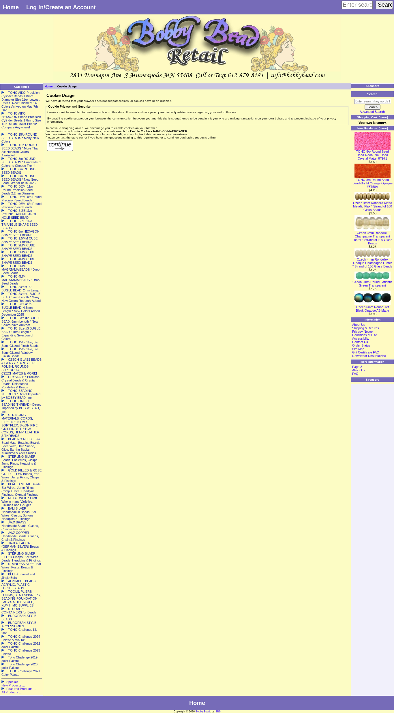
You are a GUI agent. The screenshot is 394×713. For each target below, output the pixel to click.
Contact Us (360, 342)
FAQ (355, 373)
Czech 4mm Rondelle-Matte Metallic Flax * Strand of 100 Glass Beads (372, 206)
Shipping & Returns (365, 328)
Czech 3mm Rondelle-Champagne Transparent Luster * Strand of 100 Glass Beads (372, 238)
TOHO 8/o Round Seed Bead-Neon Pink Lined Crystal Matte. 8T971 (372, 155)
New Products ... (13, 685)
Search (372, 94)
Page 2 (357, 366)
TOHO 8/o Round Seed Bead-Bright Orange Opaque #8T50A (372, 183)
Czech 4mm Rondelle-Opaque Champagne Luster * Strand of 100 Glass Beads (372, 263)
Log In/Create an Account (61, 7)
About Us (358, 324)
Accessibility (360, 338)
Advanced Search (372, 111)
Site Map (358, 349)
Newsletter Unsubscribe (369, 356)
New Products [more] (372, 128)
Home (11, 7)
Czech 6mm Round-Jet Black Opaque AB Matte (372, 308)
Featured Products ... (21, 688)
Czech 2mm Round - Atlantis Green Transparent (372, 283)
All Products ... (11, 692)
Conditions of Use (364, 335)
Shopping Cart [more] (372, 117)
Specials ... (14, 682)
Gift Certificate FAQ (365, 352)
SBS (218, 711)
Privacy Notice (362, 331)
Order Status (361, 345)
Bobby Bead (203, 711)
